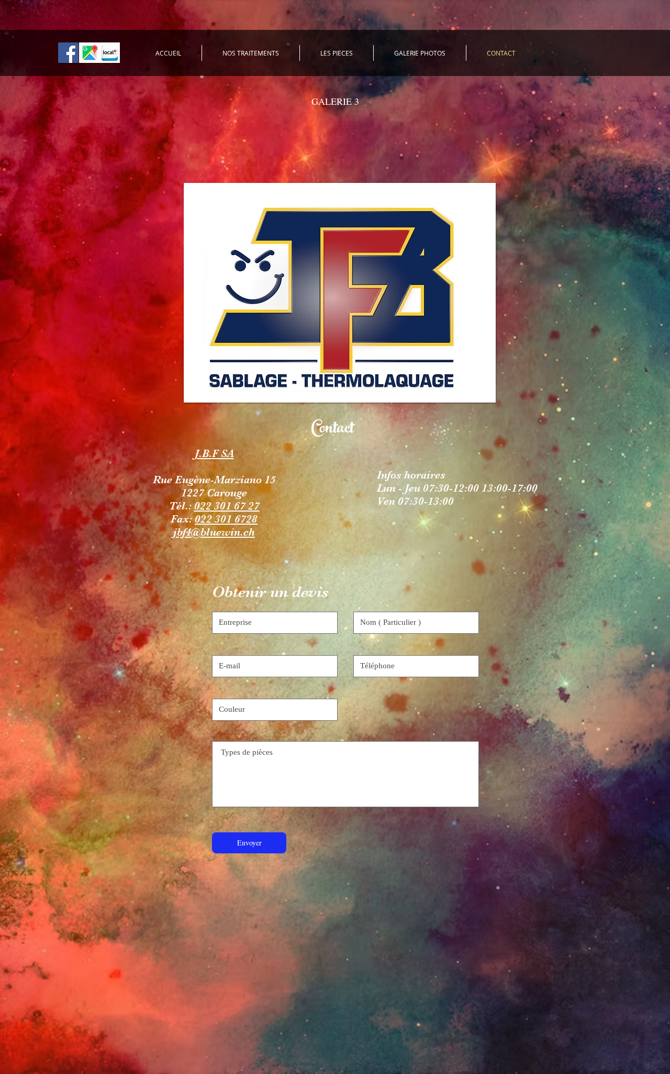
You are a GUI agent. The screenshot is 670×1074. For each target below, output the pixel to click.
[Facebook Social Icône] (68, 52)
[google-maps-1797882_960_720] (89, 52)
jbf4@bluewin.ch (214, 532)
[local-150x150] (109, 52)
